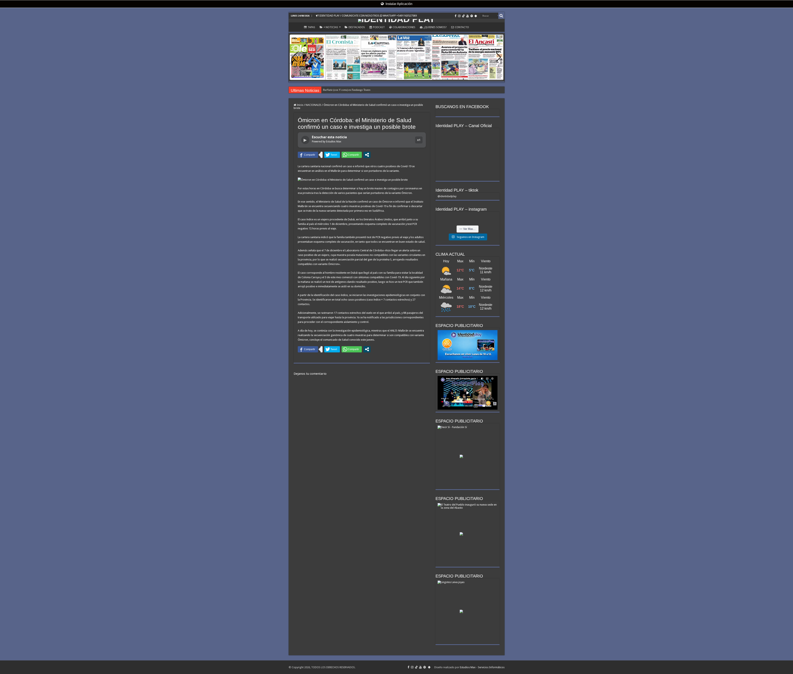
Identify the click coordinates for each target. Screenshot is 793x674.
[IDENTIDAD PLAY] (397, 20)
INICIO (296, 26)
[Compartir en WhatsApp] (352, 155)
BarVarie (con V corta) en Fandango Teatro (346, 89)
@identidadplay (447, 196)
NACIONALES (313, 104)
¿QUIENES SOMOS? (435, 27)
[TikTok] (463, 15)
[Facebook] (455, 15)
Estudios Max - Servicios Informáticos (482, 667)
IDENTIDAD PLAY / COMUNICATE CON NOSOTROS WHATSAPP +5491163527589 (368, 15)
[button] (498, 57)
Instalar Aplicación (398, 4)
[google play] (475, 15)
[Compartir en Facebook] (308, 155)
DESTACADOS (357, 27)
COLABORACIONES (404, 27)
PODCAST (379, 27)
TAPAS (311, 27)
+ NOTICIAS (331, 27)
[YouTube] (467, 15)
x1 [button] (418, 140)
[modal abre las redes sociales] (366, 155)
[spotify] (471, 15)
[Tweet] (332, 155)
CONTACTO (462, 27)
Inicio (299, 104)
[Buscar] (501, 16)
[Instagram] (459, 15)
